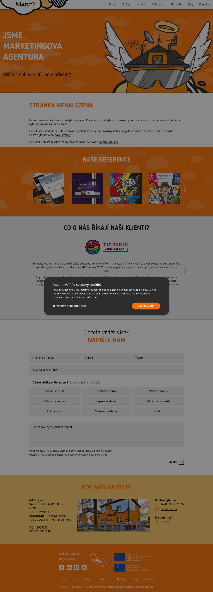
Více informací (89, 297)
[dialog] (106, 296)
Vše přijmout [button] (146, 305)
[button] (69, 306)
